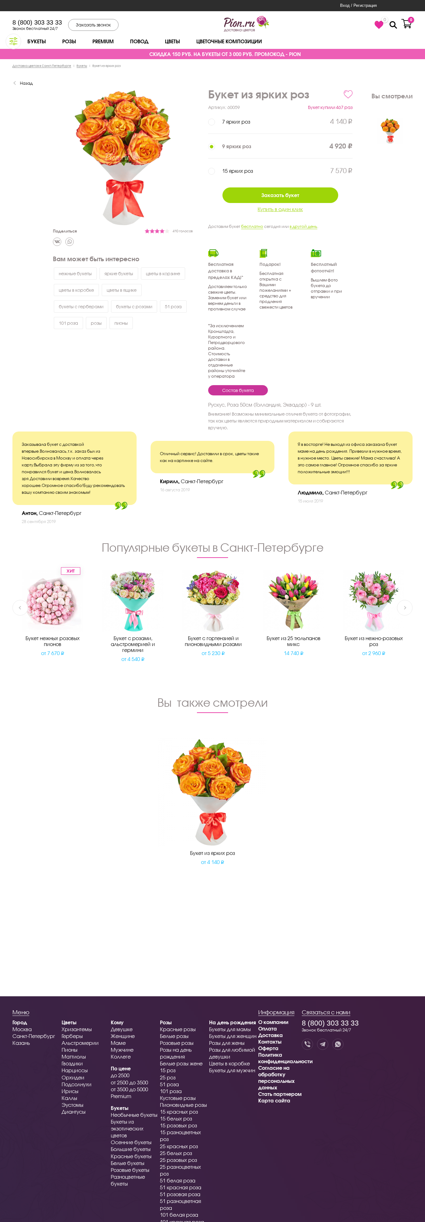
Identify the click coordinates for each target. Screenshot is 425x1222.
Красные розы (178, 1029)
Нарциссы (75, 1070)
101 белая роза (179, 1215)
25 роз (167, 1077)
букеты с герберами (81, 306)
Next (405, 608)
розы (96, 323)
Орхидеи (73, 1077)
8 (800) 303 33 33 (37, 22)
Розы (69, 41)
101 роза (68, 323)
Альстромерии (80, 1043)
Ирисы (70, 1091)
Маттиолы (74, 1056)
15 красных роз (179, 1112)
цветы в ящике (122, 290)
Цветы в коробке (229, 1063)
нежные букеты (75, 273)
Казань (21, 1043)
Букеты (36, 41)
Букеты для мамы (230, 1029)
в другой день (303, 226)
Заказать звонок (93, 24)
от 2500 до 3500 (129, 1082)
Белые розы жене (181, 1063)
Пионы (69, 1050)
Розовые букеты (130, 1170)
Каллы (69, 1098)
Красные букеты (131, 1156)
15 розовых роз (178, 1125)
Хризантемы (77, 1029)
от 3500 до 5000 (129, 1089)
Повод (139, 41)
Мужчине (122, 1050)
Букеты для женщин (232, 1036)
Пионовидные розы (183, 1105)
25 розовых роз (178, 1160)
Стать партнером (279, 1094)
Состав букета (238, 390)
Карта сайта (274, 1100)
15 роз (167, 1070)
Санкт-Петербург (33, 1036)
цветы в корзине (163, 273)
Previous (20, 608)
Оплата (267, 1028)
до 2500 (120, 1075)
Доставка (270, 1035)
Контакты (270, 1042)
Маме (118, 1043)
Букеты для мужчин (232, 1070)
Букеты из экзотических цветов (127, 1128)
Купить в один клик (280, 209)
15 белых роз (176, 1118)
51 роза (173, 306)
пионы (121, 323)
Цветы (172, 41)
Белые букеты (127, 1163)
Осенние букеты (131, 1142)
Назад (26, 83)
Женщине (123, 1036)
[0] (379, 25)
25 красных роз (179, 1146)
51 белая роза (177, 1180)
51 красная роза (180, 1187)
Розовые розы (177, 1043)
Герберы (72, 1036)
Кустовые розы (178, 1098)
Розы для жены (227, 1043)
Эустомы (72, 1105)
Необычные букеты (134, 1115)
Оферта (268, 1048)
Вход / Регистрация (358, 5)
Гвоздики (72, 1063)
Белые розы (174, 1036)
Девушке (122, 1029)
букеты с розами (134, 306)
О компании (273, 1022)
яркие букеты (119, 273)
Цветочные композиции (229, 41)
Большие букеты (131, 1149)
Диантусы (74, 1112)
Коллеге (121, 1056)
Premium (103, 41)
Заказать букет (280, 195)
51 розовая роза (180, 1194)
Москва (22, 1029)
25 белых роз (176, 1153)
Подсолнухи (76, 1084)
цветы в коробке (76, 290)
